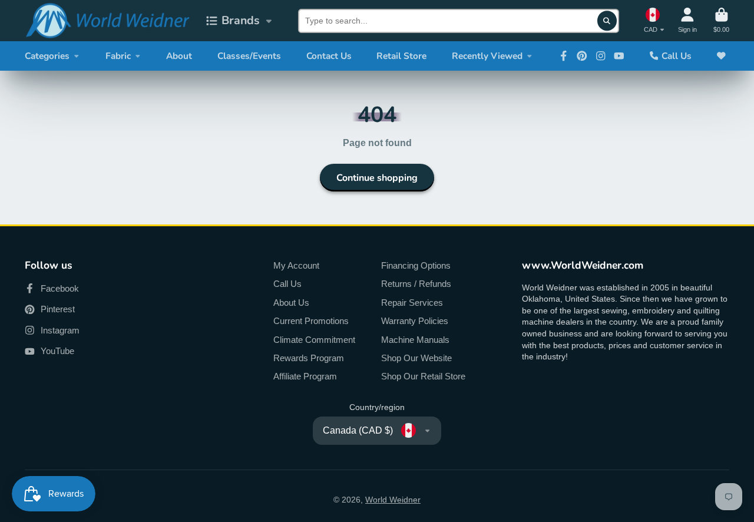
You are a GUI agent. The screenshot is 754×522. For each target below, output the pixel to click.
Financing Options (416, 265)
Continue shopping (377, 177)
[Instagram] (601, 56)
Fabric (118, 55)
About (179, 55)
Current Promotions (311, 321)
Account (687, 20)
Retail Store (401, 55)
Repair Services (412, 303)
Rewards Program (308, 358)
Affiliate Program (305, 376)
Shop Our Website (416, 358)
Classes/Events (249, 55)
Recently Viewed (487, 55)
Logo (107, 20)
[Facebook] (563, 56)
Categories (47, 55)
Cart (721, 20)
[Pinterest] (582, 56)
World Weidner (393, 499)
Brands (240, 20)
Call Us (677, 55)
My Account (296, 265)
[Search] (607, 21)
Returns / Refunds (416, 284)
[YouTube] (619, 56)
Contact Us (329, 55)
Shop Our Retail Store (423, 376)
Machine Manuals (415, 340)
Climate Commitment (314, 340)
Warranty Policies (414, 321)
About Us (291, 303)
